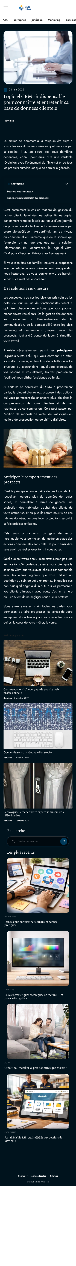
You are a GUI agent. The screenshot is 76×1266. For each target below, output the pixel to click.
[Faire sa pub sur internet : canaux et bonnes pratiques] (38, 885)
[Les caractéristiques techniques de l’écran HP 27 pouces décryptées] (38, 958)
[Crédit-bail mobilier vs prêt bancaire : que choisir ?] (38, 1031)
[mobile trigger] (7, 8)
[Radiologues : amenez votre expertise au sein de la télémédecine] (38, 786)
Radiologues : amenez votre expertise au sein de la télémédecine (34, 813)
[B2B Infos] (25, 8)
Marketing (10, 916)
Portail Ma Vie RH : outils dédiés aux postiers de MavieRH (33, 1139)
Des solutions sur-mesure (20, 191)
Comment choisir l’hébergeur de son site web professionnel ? (31, 691)
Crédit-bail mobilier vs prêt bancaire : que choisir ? (35, 1068)
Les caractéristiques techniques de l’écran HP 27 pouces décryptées (33, 996)
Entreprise (10, 1132)
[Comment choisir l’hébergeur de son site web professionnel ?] (38, 663)
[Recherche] (70, 8)
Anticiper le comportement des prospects (28, 198)
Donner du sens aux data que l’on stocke (28, 752)
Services (9, 121)
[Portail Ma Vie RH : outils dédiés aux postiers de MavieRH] (38, 1101)
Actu (7, 1062)
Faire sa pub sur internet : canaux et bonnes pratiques (30, 923)
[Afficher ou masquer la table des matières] (46, 184)
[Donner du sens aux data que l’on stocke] (38, 726)
